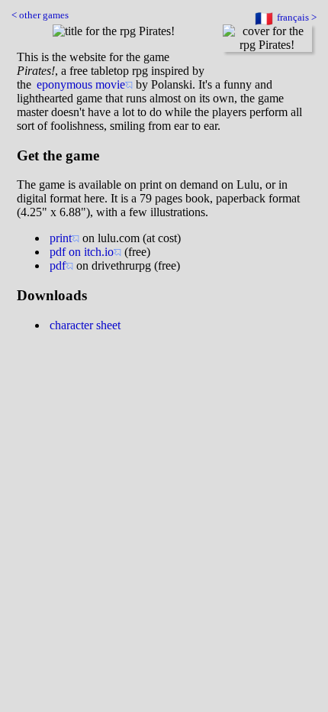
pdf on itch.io (82, 251)
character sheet (85, 325)
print (61, 237)
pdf (58, 265)
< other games (40, 15)
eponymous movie (81, 84)
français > (297, 17)
